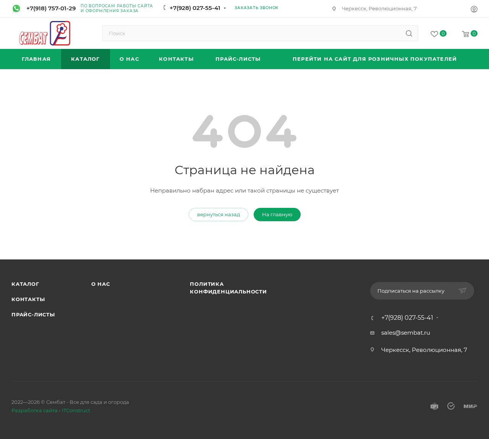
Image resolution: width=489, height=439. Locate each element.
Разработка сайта (34, 410)
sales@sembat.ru (405, 332)
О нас (100, 284)
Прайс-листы (33, 314)
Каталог (25, 284)
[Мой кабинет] (474, 10)
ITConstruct (76, 410)
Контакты (28, 299)
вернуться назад (218, 214)
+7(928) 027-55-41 (195, 7)
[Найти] (409, 33)
